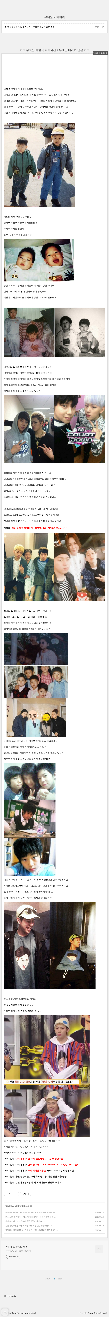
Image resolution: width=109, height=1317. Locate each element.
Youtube (28, 1313)
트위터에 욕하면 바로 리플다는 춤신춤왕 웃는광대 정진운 (28, 1212)
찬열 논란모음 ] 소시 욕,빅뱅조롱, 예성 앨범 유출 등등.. (27, 1226)
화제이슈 (10, 1206)
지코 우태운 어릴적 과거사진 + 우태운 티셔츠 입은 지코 (29, 27)
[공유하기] (12, 1194)
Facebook (20, 1313)
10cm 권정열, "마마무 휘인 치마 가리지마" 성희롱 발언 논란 (29, 1217)
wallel (105, 1313)
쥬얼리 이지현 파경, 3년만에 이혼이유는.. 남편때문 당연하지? (30, 1230)
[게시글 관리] (16, 1194)
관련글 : (8, 528)
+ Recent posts (9, 1296)
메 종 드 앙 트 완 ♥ (16, 1246)
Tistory (90, 1313)
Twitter (14, 1313)
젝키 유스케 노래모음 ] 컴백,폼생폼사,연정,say (24, 1221)
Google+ (34, 1313)
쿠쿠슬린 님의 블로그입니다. (19, 1251)
